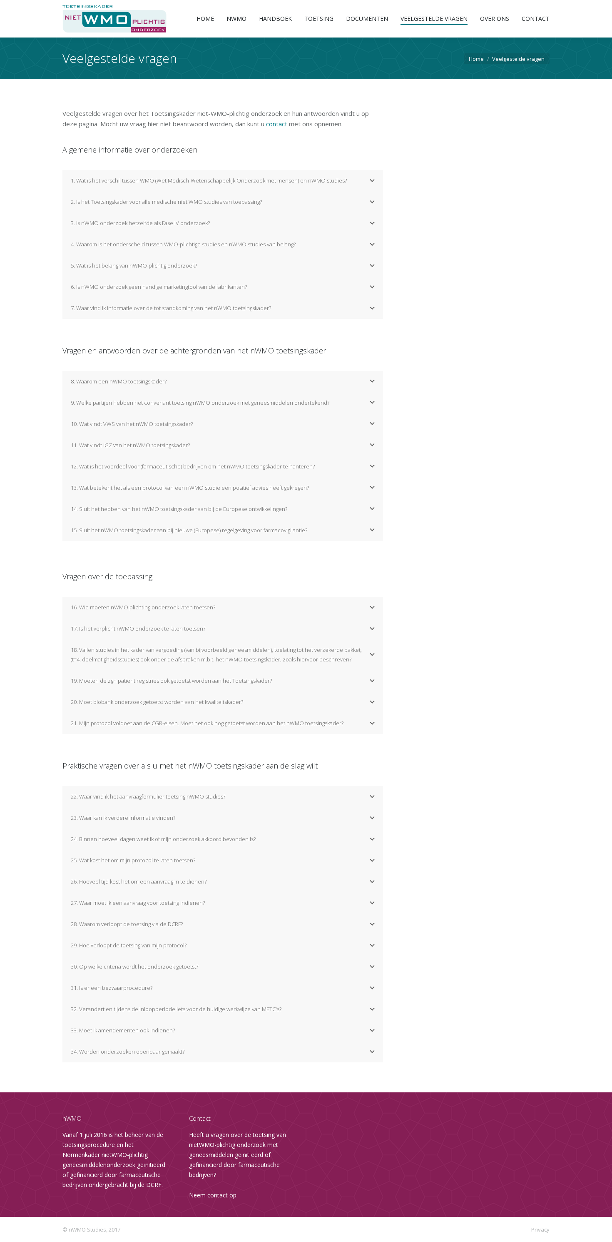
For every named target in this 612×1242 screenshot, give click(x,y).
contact (276, 124)
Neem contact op (212, 1195)
